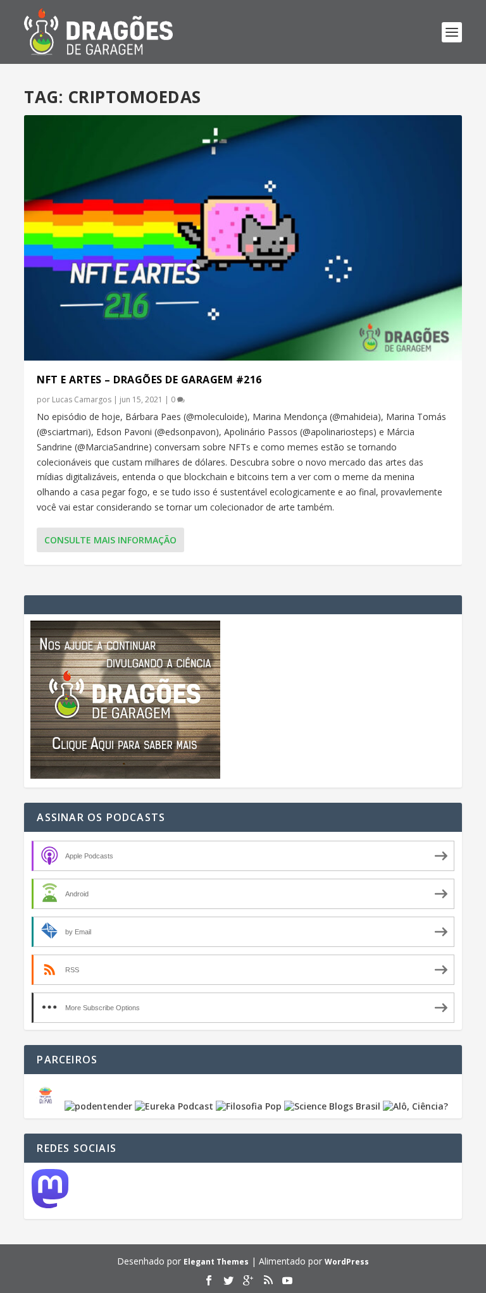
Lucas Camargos (81, 399)
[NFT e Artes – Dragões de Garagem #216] (242, 238)
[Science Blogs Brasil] (332, 1106)
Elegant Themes (216, 1261)
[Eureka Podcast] (174, 1106)
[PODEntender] (98, 1106)
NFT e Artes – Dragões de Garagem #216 (149, 380)
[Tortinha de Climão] (47, 1106)
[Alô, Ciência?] (415, 1106)
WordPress (347, 1261)
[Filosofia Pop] (249, 1106)
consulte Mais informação (110, 540)
